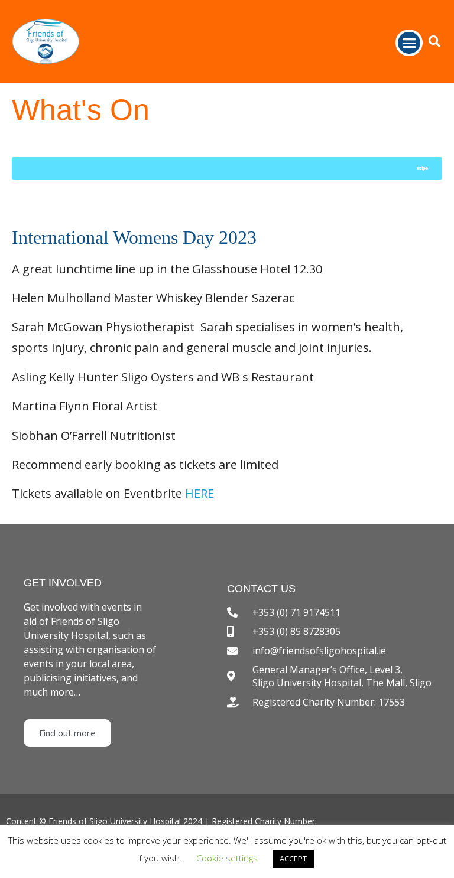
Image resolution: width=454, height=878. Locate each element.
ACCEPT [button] (293, 858)
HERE (199, 493)
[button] (409, 43)
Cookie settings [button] (227, 858)
